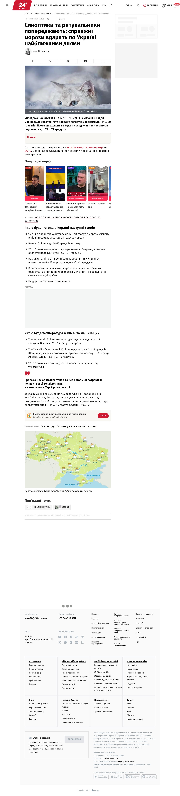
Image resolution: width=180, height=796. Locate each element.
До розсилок (74, 739)
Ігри (104, 5)
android (101, 776)
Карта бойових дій (70, 669)
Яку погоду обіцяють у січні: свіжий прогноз (68, 426)
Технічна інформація (145, 614)
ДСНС (28, 150)
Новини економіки (137, 661)
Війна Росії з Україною (74, 661)
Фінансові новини (135, 673)
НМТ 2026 (66, 714)
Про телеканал (97, 628)
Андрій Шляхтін (41, 51)
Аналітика (93, 5)
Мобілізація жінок (102, 676)
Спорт (130, 700)
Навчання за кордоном (72, 722)
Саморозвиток (68, 718)
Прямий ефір (35, 673)
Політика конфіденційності (121, 615)
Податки (131, 684)
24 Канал (29, 14)
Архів (138, 633)
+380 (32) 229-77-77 (110, 758)
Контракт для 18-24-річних (106, 680)
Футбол (130, 707)
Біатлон (130, 715)
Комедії (32, 715)
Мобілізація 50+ (101, 672)
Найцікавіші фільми (38, 704)
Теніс (129, 711)
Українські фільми (37, 707)
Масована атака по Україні (74, 680)
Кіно (31, 700)
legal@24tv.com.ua (126, 761)
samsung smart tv (149, 776)
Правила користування (97, 643)
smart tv (132, 776)
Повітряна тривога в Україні (75, 676)
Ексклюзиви (78, 5)
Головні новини (36, 665)
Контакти (140, 619)
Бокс (129, 704)
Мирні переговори (70, 673)
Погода (32, 684)
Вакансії (139, 623)
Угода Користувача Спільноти (122, 638)
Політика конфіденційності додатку (121, 630)
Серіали (32, 719)
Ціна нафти (132, 665)
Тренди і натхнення (103, 711)
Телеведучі (96, 633)
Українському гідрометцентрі (85, 147)
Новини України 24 (43, 14)
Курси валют (133, 669)
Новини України (59, 5)
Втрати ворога (68, 688)
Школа (65, 711)
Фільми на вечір (36, 711)
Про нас (94, 614)
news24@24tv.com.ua (36, 618)
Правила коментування (120, 644)
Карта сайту (141, 637)
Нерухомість (101, 700)
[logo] (22, 5)
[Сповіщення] (138, 5)
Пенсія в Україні (134, 687)
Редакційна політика (100, 623)
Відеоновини (35, 676)
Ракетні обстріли (69, 665)
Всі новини (40, 5)
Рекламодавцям (98, 637)
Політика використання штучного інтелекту (122, 622)
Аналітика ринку (102, 704)
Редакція (95, 619)
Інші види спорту (135, 719)
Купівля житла (101, 707)
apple (116, 776)
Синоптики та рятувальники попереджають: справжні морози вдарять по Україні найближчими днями (82, 14)
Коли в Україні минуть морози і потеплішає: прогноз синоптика (62, 218)
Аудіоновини (35, 680)
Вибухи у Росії (68, 684)
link (59, 636)
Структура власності (144, 628)
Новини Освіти (70, 700)
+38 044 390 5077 (67, 618)
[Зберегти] (103, 61)
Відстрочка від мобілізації (106, 684)
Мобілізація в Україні (106, 661)
